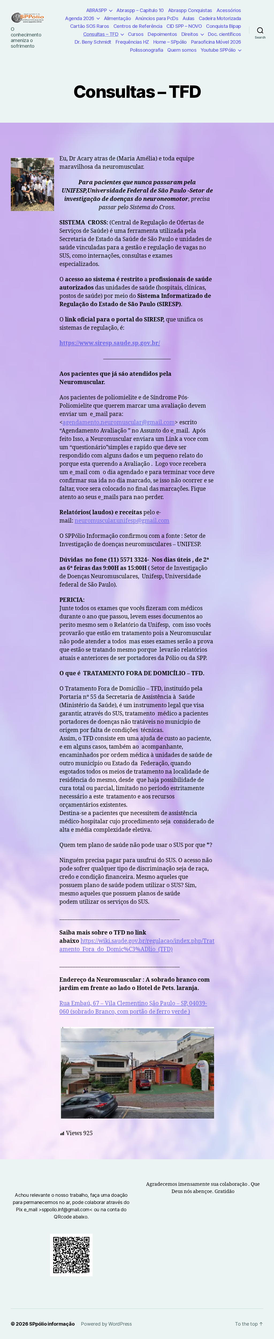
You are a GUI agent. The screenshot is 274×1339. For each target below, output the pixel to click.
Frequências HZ (132, 42)
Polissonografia (146, 50)
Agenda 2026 (79, 18)
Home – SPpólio (170, 42)
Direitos (189, 34)
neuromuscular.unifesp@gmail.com (122, 520)
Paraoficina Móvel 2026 (216, 42)
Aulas (188, 18)
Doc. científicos (224, 34)
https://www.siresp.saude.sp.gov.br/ (109, 343)
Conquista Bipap (223, 26)
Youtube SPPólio (218, 50)
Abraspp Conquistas (190, 10)
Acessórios (228, 10)
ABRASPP (96, 10)
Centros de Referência (137, 26)
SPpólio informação (51, 1324)
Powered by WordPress (106, 1324)
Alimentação (117, 18)
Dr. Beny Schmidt (93, 42)
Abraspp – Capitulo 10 (140, 10)
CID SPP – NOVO (184, 26)
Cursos (135, 34)
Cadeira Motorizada (220, 18)
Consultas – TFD (101, 34)
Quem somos (181, 50)
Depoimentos (162, 34)
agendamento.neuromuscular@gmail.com (119, 422)
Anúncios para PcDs (156, 18)
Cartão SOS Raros (89, 26)
